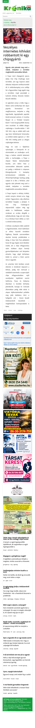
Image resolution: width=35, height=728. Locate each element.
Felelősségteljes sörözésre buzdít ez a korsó (15, 571)
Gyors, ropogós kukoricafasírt (12, 671)
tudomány (5, 648)
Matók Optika (6, 632)
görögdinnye (6, 564)
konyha (13, 678)
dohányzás (22, 599)
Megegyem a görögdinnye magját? (14, 556)
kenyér (5, 550)
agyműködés (14, 665)
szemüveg (19, 632)
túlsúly (5, 599)
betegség (16, 599)
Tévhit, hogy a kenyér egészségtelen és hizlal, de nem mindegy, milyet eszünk (16, 538)
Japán (7, 580)
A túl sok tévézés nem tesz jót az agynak (16, 655)
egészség (15, 564)
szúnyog (5, 616)
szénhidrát (10, 550)
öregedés (15, 693)
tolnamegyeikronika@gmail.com (15, 706)
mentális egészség (22, 665)
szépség (11, 648)
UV (11, 632)
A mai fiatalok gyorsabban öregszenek (15, 685)
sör (4, 580)
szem (14, 632)
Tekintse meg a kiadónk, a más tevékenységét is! (10, 22)
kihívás (10, 310)
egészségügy (10, 599)
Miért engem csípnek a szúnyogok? (14, 605)
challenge (20, 310)
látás (23, 632)
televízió (5, 665)
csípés (14, 616)
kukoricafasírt (6, 678)
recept (17, 678)
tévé (9, 665)
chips (14, 310)
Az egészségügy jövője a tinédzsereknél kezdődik (16, 587)
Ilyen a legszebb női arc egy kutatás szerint (17, 638)
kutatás (5, 693)
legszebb (16, 648)
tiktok (5, 310)
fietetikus (16, 550)
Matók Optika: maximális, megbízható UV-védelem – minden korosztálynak (17, 622)
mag (11, 564)
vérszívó (10, 616)
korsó (10, 580)
